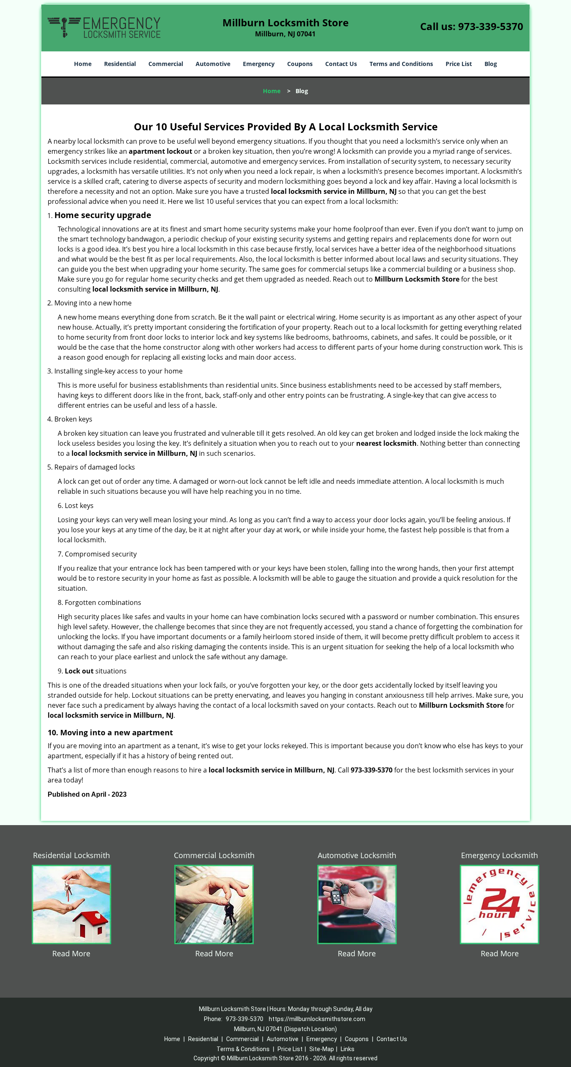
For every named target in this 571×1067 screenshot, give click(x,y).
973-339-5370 (490, 26)
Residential (120, 64)
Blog (490, 64)
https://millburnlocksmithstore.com (317, 1019)
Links (347, 1049)
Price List (459, 64)
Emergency (259, 64)
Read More (71, 953)
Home (83, 64)
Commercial (165, 64)
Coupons (300, 64)
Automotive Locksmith (357, 855)
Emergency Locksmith (499, 855)
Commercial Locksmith (214, 855)
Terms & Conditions (243, 1049)
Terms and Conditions (401, 64)
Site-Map (321, 1049)
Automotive (213, 64)
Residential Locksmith (71, 855)
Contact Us (341, 64)
